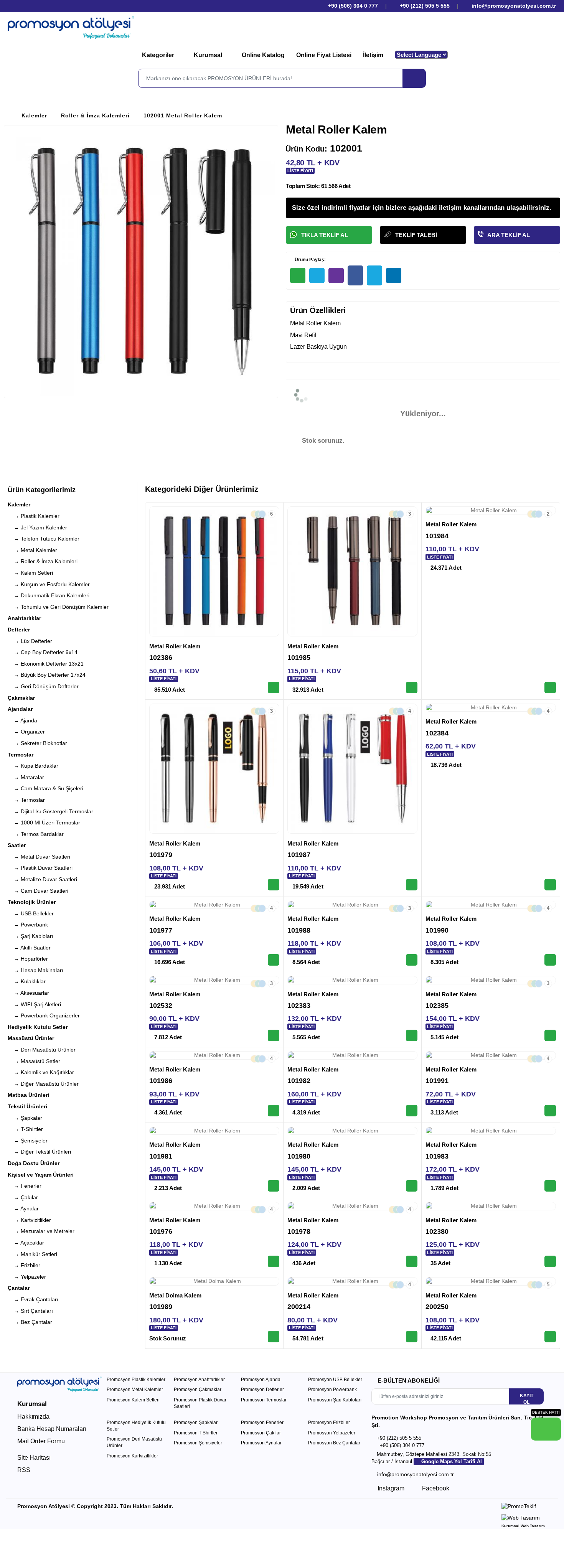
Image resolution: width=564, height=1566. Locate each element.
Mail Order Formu (41, 1441)
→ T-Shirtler (25, 1129)
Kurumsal (209, 55)
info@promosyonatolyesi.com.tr (513, 6)
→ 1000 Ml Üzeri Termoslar (44, 822)
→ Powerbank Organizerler (44, 1015)
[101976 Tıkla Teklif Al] (273, 1261)
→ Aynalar (23, 1208)
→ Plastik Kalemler (33, 516)
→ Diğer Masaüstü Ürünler (43, 1084)
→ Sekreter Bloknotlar (37, 743)
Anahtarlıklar (24, 618)
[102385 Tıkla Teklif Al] (550, 1035)
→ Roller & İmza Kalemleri (43, 561)
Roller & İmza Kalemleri (95, 115)
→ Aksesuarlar (28, 993)
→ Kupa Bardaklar (33, 766)
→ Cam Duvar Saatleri (38, 891)
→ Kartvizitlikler (29, 1220)
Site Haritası (34, 1457)
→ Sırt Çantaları (30, 1311)
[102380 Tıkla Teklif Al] (550, 1261)
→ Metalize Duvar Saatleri (42, 879)
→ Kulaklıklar (27, 981)
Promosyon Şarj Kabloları (334, 1400)
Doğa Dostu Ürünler (33, 1163)
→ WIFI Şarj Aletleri (34, 1004)
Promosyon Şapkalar (196, 1422)
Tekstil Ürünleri (27, 1106)
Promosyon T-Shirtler (196, 1433)
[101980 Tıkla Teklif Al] (411, 1186)
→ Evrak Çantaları (33, 1299)
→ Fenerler (24, 1186)
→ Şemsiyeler (28, 1140)
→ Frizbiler (24, 1265)
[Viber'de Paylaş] (336, 275)
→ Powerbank (28, 924)
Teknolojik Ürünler (32, 902)
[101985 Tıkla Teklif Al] (411, 687)
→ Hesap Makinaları (35, 970)
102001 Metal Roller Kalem (182, 115)
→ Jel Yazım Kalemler (37, 527)
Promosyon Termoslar (264, 1400)
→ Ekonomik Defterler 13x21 (46, 664)
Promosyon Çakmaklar (197, 1389)
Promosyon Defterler (262, 1389)
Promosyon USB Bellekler (335, 1379)
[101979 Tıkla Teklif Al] (273, 884)
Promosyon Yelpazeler (331, 1433)
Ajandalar (20, 709)
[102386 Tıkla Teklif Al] (273, 687)
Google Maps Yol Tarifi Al (451, 1461)
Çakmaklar (21, 698)
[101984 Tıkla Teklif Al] (550, 687)
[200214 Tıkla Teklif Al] (411, 1336)
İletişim (373, 55)
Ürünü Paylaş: (310, 259)
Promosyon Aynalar (261, 1443)
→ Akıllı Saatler (29, 948)
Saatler (17, 845)
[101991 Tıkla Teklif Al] (550, 1110)
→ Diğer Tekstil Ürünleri (39, 1152)
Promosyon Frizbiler (329, 1422)
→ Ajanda (22, 720)
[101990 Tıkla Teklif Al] (550, 960)
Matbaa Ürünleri (28, 1095)
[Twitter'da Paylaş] (374, 275)
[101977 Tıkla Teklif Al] (273, 960)
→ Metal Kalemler (32, 550)
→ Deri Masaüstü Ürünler (42, 1050)
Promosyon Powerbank (332, 1389)
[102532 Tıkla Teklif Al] (273, 1035)
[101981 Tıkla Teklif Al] (273, 1186)
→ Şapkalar (25, 1118)
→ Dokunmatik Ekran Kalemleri (48, 595)
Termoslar (20, 755)
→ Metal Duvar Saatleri (39, 857)
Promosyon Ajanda (260, 1379)
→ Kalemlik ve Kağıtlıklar (41, 1072)
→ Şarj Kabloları (30, 936)
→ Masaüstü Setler (34, 1061)
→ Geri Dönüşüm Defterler (43, 686)
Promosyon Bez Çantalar (334, 1443)
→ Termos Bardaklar (36, 834)
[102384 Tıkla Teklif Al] (550, 884)
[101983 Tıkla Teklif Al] (550, 1186)
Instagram (390, 1488)
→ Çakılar (23, 1197)
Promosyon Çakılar (261, 1433)
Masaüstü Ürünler (31, 1038)
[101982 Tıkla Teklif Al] (411, 1110)
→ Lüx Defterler (30, 641)
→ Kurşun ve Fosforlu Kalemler (49, 584)
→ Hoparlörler (28, 959)
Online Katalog (263, 55)
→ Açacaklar (26, 1243)
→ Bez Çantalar (30, 1322)
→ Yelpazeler (27, 1277)
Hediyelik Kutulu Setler (38, 1027)
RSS (23, 1470)
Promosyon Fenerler (262, 1422)
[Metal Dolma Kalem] (214, 1281)
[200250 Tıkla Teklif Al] (550, 1336)
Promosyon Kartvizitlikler (132, 1456)
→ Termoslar (26, 800)
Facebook (435, 1488)
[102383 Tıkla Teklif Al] (411, 1035)
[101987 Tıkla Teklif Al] (411, 884)
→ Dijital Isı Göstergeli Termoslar (50, 811)
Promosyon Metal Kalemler (135, 1389)
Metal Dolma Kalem (175, 1295)
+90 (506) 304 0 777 (352, 6)
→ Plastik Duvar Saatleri (40, 868)
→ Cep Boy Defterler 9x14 (43, 652)
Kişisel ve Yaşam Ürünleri (41, 1175)
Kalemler (34, 115)
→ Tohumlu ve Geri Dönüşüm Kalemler (58, 607)
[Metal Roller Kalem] (214, 571)
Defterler (19, 629)
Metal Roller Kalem (174, 646)
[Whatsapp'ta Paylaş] (297, 275)
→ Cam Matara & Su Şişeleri (45, 788)
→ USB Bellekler (31, 913)
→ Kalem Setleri (30, 573)
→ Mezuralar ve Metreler (41, 1231)
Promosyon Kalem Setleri (133, 1400)
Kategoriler (159, 55)
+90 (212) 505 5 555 (424, 6)
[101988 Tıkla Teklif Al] (411, 960)
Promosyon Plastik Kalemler (136, 1379)
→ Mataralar (26, 777)
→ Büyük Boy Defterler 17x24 (47, 675)
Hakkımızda (33, 1416)
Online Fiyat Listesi (323, 55)
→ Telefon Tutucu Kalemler (43, 539)
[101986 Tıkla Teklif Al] (273, 1110)
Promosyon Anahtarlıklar (199, 1379)
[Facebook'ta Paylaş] (355, 275)
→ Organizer (26, 732)
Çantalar (19, 1288)
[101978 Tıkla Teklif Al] (411, 1261)
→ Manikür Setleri (32, 1254)
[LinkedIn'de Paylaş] (393, 275)
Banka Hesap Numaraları (51, 1429)
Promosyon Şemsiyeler (198, 1443)
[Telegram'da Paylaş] (317, 275)
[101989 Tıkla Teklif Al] (273, 1336)
